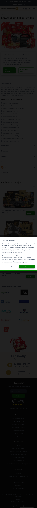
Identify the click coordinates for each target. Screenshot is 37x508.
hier (26, 262)
